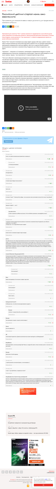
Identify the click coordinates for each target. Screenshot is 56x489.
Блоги (11, 5)
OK (43, 485)
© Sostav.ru (13, 479)
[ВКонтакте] (3, 26)
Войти (3, 151)
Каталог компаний (37, 5)
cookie (46, 479)
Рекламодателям (25, 477)
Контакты (18, 477)
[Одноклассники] (13, 26)
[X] (11, 26)
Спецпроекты (18, 5)
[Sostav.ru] (11, 1)
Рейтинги (27, 5)
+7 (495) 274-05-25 (50, 472)
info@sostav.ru (51, 471)
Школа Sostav (49, 5)
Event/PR (11, 416)
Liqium (31, 482)
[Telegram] (6, 26)
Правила (7, 151)
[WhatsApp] (8, 26)
